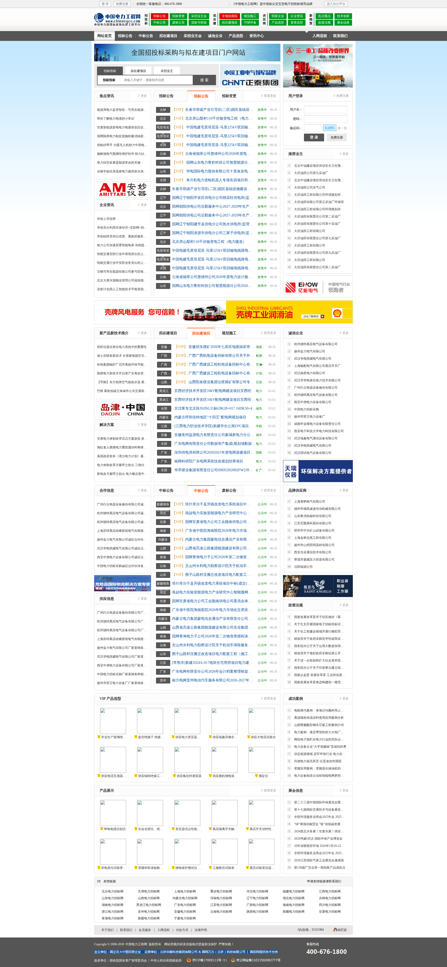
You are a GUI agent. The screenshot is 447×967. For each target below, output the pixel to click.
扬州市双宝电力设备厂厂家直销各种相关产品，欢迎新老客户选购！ (123, 683)
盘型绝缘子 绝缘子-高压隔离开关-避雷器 (151, 737)
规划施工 (250, 16)
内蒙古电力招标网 (185, 898)
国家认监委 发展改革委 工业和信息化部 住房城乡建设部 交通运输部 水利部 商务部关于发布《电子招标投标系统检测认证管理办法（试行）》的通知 (317, 675)
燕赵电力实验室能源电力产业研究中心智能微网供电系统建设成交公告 (213, 513)
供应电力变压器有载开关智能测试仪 (189, 737)
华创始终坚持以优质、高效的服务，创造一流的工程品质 (123, 236)
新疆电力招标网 (149, 918)
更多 (143, 96)
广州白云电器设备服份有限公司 (313, 387)
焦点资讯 (107, 96)
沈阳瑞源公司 (300, 567)
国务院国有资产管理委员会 (128, 960)
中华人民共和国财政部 (166, 960)
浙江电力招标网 (112, 911)
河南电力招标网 (221, 898)
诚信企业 (215, 36)
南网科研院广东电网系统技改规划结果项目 (208, 461)
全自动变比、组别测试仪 (151, 829)
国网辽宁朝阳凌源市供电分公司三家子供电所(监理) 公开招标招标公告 (213, 233)
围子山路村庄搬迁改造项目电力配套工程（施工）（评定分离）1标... (213, 575)
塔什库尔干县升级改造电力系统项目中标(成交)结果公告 (213, 504)
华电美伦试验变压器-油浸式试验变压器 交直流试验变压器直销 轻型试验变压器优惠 (114, 868)
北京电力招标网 (112, 891)
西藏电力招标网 (293, 911)
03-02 (271, 391)
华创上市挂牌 (106, 219)
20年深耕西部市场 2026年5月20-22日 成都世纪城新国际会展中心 (317, 846)
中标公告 (159, 22)
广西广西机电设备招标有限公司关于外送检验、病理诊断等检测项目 (215, 356)
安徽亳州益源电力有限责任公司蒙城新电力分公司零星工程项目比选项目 (215, 435)
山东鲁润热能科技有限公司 (309, 516)
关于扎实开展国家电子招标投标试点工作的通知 (317, 624)
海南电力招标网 (293, 905)
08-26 (273, 110)
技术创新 (343, 16)
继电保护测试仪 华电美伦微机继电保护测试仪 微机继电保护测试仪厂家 (189, 868)
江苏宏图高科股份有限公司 (309, 523)
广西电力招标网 (257, 905)
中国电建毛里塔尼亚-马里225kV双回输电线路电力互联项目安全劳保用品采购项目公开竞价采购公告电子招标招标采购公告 (213, 136)
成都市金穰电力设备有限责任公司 (314, 424)
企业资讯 (296, 16)
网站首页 (104, 36)
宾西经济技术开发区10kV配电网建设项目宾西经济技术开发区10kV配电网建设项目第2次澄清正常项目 (215, 391)
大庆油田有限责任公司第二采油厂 (314, 216)
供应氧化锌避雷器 (189, 776)
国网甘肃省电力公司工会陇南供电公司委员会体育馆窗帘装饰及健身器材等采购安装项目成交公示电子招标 (213, 522)
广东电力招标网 (185, 905)
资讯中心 (256, 36)
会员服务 (145, 930)
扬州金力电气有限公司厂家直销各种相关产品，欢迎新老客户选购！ (123, 648)
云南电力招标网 (221, 911)
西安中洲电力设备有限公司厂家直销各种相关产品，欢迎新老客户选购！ (123, 665)
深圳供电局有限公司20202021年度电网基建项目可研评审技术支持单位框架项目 (215, 452)
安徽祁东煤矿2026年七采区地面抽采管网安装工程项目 (215, 347)
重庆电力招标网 (221, 891)
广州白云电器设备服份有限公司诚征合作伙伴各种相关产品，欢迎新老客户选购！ (123, 504)
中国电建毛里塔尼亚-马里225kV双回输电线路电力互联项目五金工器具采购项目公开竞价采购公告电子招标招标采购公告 (213, 145)
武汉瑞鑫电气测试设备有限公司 (313, 438)
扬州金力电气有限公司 (306, 351)
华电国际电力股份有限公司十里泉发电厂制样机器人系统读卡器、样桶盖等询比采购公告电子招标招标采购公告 (213, 171)
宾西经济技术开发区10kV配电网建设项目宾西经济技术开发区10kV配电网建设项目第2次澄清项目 (215, 400)
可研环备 (250, 22)
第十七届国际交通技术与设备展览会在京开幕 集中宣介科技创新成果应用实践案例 (317, 809)
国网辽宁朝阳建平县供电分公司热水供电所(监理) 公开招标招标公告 (213, 224)
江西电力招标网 (330, 891)
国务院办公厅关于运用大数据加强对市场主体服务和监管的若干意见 (317, 646)
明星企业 (278, 16)
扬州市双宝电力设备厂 (306, 416)
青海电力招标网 (112, 918)
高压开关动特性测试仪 (263, 829)
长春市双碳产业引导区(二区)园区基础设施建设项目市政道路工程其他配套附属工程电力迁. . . (213, 110)
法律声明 (201, 930)
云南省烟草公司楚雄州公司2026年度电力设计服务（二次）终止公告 (213, 154)
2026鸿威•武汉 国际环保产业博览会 (315, 838)
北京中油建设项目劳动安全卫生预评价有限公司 (317, 166)
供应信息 (107, 599)
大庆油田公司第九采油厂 (308, 173)
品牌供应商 (297, 490)
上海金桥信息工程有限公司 (309, 538)
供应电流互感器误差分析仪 (114, 776)
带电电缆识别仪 (114, 829)
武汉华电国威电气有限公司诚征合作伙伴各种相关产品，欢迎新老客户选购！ (123, 548)
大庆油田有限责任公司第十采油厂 (314, 224)
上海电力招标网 (185, 891)
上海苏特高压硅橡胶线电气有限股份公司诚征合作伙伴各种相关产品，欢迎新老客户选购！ (123, 531)
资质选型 (296, 22)
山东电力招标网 (112, 898)
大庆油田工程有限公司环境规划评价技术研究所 (317, 195)
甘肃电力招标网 (330, 911)
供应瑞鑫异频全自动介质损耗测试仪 (226, 737)
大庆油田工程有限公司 (306, 231)
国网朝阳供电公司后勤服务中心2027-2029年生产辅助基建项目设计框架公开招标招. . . (213, 215)
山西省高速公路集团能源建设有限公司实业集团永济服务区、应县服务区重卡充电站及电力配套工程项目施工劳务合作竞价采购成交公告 (213, 548)
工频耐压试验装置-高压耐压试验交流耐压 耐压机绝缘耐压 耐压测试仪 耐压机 (226, 868)
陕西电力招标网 (257, 911)
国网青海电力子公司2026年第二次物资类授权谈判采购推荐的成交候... (213, 557)
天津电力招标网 (149, 891)
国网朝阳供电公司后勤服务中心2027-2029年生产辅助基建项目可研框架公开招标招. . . (213, 206)
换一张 (342, 128)
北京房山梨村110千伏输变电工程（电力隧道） (213, 118)
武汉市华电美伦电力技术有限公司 (314, 380)
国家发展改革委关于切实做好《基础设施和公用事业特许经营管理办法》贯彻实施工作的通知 (317, 617)
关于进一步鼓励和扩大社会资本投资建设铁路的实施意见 (317, 660)
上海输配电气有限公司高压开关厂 (314, 366)
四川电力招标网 (330, 905)
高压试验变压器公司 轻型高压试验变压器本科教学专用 (263, 868)
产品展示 (107, 790)
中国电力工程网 (136, 944)
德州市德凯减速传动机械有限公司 (314, 509)
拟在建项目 (229, 22)
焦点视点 (324, 16)
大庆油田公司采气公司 (306, 187)
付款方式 (182, 930)
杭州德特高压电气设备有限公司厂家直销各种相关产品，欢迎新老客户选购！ (123, 621)
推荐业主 (295, 154)
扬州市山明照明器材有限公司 (311, 545)
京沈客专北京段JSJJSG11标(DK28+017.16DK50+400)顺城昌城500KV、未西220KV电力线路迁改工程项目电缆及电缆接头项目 (215, 408)
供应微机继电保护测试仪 (226, 776)
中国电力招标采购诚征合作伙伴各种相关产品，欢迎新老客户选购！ (123, 566)
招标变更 (178, 16)
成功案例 (295, 699)
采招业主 (167, 71)
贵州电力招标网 (149, 911)
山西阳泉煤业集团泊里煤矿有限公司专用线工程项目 (215, 382)
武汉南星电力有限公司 (306, 373)
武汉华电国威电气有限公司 (309, 358)
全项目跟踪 (229, 16)
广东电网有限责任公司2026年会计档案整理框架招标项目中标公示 (213, 671)
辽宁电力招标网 (257, 898)
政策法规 (324, 22)
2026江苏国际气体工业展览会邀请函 (316, 860)
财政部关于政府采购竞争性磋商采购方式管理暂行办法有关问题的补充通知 (317, 639)
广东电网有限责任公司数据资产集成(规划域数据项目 (215, 444)
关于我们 (107, 930)
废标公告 (178, 22)
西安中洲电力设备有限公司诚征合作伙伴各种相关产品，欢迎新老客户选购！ (123, 557)
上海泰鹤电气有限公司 (306, 501)
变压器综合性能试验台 (189, 829)
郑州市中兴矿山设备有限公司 (311, 530)
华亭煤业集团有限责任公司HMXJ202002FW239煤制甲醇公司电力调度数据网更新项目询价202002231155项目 (215, 470)
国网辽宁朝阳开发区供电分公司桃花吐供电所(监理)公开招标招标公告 (213, 198)
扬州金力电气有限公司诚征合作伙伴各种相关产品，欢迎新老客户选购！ (123, 539)
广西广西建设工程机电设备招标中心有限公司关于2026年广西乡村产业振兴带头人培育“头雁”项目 (215, 364)
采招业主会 (199, 16)
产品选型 (278, 22)
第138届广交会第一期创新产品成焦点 (317, 867)
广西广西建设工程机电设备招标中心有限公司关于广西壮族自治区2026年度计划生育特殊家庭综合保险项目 (215, 373)
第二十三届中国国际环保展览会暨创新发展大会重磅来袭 (317, 802)
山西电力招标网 (149, 898)
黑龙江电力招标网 (148, 905)
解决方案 (107, 425)
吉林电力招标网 (330, 898)
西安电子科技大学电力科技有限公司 (316, 431)
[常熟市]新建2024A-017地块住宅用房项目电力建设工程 (213, 663)
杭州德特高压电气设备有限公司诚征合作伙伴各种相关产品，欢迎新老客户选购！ (123, 513)
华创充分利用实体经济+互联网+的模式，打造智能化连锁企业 (123, 227)
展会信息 (343, 22)
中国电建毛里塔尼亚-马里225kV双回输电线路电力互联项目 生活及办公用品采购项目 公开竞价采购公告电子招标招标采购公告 (213, 127)
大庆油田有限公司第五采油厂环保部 (316, 202)
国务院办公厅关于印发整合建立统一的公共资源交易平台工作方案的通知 (317, 668)
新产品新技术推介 (114, 333)
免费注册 (122, 4)
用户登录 (295, 96)
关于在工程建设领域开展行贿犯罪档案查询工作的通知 (317, 631)
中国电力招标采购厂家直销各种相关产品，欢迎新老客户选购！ (123, 674)
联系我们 (340, 36)
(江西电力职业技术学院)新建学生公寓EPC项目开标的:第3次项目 (215, 426)
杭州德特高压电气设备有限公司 (313, 344)
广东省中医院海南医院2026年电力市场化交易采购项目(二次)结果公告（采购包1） (213, 531)
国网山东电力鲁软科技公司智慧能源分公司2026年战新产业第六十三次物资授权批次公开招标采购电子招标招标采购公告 (213, 162)
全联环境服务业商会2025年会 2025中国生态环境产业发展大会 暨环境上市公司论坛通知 (317, 817)
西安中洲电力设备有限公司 (309, 402)
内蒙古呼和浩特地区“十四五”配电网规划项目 (210, 417)
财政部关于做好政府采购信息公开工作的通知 (317, 653)
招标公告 (159, 16)
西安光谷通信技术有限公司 (309, 552)
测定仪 (263, 776)
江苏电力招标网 (221, 905)
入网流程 (319, 36)
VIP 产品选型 (110, 699)
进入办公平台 (336, 4)
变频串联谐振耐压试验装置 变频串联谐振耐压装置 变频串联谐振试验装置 (151, 868)
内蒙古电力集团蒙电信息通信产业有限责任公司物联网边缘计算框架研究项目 (213, 539)
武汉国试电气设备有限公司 (310, 453)
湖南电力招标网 (112, 905)
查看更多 (269, 96)
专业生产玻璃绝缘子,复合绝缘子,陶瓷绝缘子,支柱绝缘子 (114, 737)
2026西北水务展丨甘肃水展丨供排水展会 (317, 831)
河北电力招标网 (257, 891)
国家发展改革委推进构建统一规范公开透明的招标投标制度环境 (317, 682)
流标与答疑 (199, 22)
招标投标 (110, 71)
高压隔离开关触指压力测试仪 (226, 829)
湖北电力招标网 (293, 898)
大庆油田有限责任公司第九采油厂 (314, 253)
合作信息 (107, 490)
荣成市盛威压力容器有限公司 (311, 559)
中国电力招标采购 (303, 409)
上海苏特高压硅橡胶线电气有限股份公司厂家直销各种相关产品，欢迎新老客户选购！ (123, 639)
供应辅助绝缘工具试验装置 (151, 776)
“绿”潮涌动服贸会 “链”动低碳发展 (314, 824)
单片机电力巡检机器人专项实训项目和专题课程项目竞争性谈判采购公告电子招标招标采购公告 (213, 180)
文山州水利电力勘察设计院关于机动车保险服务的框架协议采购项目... (213, 566)
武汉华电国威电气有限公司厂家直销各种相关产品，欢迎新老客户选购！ (123, 656)
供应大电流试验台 (263, 737)
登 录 (105, 4)
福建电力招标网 (293, 891)
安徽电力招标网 (185, 911)
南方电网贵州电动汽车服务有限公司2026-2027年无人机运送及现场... (213, 680)
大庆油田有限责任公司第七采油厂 (314, 238)
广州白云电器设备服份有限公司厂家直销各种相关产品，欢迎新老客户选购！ (123, 612)
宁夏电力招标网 (185, 918)
